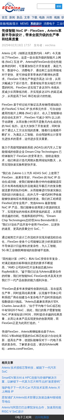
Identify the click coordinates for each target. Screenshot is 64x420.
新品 (19, 17)
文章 (27, 17)
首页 (4, 17)
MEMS (24, 23)
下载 (34, 17)
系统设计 (36, 23)
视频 (57, 17)
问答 (49, 17)
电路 (42, 17)
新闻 (12, 17)
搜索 (59, 6)
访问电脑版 (42, 417)
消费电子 (49, 23)
